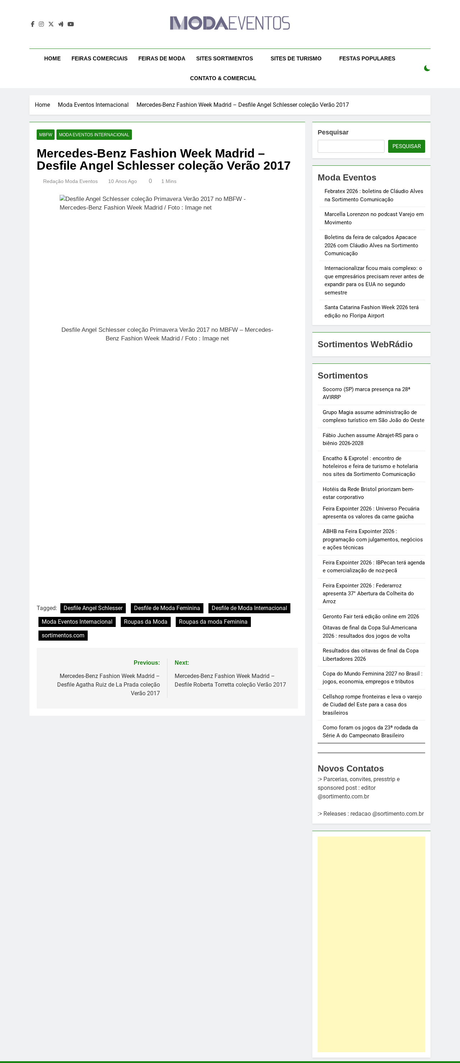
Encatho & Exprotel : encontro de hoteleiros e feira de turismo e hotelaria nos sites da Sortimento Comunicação (370, 466)
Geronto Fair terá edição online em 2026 (371, 616)
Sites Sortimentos (224, 58)
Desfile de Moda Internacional (249, 608)
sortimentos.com (63, 635)
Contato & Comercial (223, 78)
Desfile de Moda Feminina (167, 608)
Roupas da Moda (145, 621)
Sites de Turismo (296, 58)
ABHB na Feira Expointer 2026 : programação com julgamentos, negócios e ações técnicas (373, 539)
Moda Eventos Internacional (94, 134)
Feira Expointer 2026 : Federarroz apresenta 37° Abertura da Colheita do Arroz (368, 593)
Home (52, 58)
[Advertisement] (371, 944)
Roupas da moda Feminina (213, 621)
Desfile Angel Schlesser (93, 608)
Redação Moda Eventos (70, 181)
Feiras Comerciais (100, 58)
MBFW (45, 134)
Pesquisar (333, 132)
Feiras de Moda (161, 58)
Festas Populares (367, 58)
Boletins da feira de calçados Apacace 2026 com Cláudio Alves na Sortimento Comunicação (371, 245)
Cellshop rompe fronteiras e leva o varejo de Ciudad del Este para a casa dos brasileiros (372, 704)
